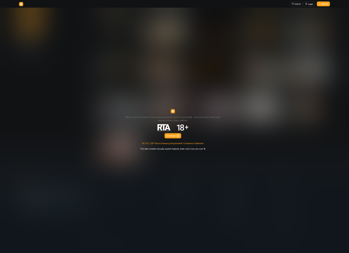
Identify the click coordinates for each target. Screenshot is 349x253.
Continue (171, 135)
